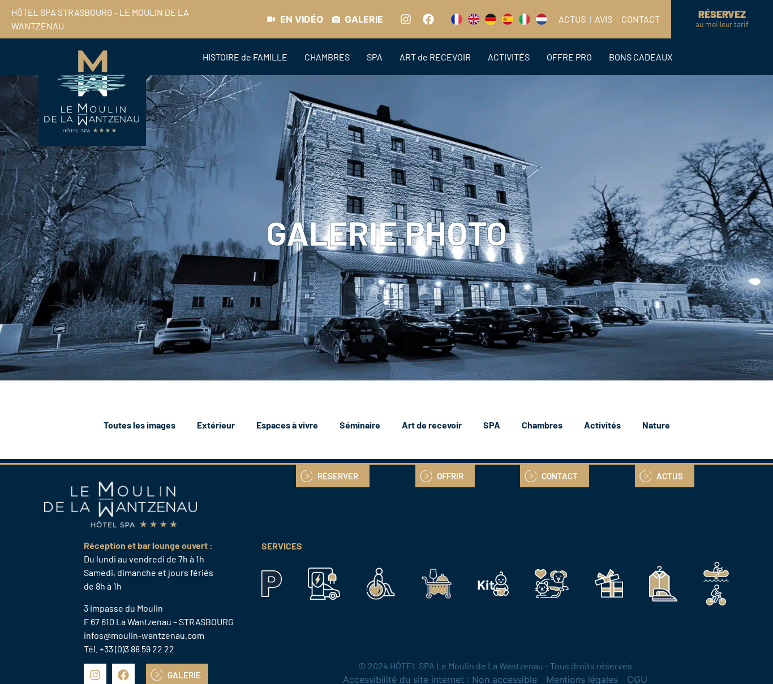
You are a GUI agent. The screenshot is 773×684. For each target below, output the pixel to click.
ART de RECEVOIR (435, 56)
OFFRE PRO (569, 56)
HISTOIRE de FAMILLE (245, 56)
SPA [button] (491, 424)
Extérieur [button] (216, 424)
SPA (375, 56)
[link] (295, 19)
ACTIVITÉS (509, 56)
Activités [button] (602, 424)
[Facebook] (428, 19)
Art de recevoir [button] (432, 424)
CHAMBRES (327, 56)
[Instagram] (405, 19)
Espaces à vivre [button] (287, 424)
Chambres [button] (542, 424)
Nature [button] (656, 424)
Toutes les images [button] (139, 424)
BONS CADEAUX (640, 56)
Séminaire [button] (360, 424)
